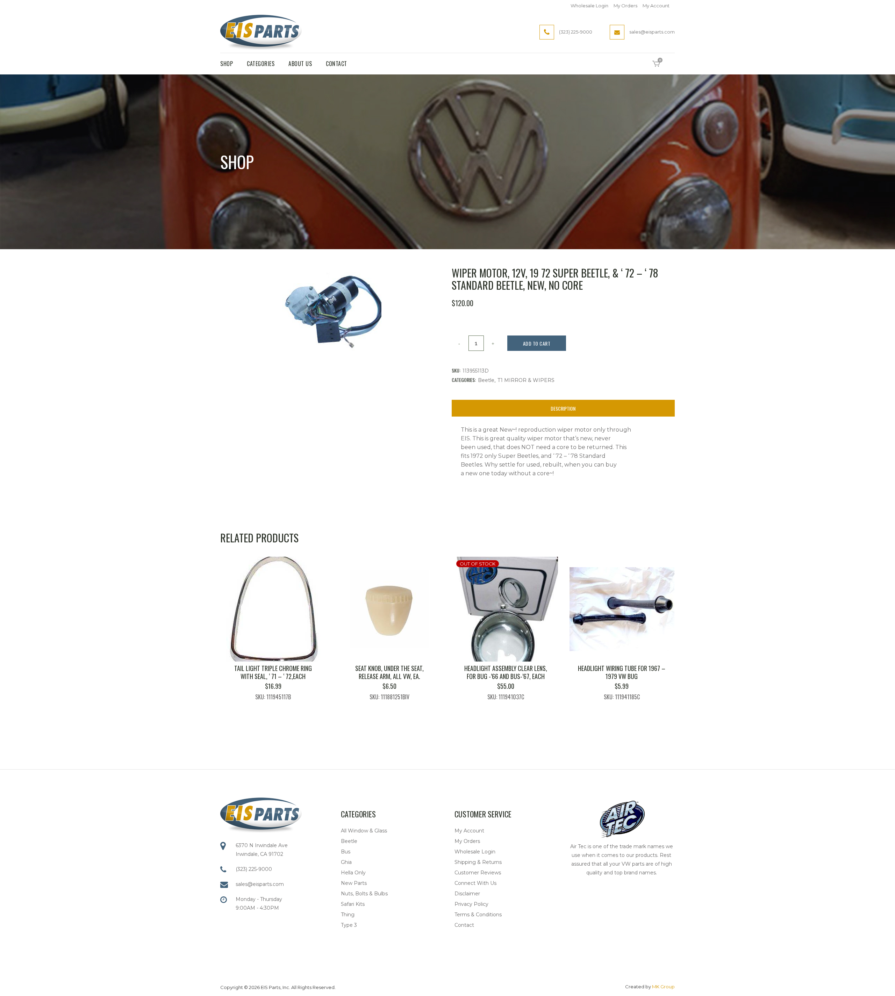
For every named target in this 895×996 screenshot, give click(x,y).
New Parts (354, 883)
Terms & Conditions (478, 914)
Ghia (346, 862)
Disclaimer (467, 893)
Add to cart (537, 343)
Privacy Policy (471, 904)
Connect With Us (475, 883)
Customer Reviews (477, 872)
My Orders (625, 5)
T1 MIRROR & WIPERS (525, 380)
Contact (464, 925)
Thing (348, 914)
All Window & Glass (364, 831)
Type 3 (349, 925)
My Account (656, 5)
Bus (345, 852)
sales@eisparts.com (260, 884)
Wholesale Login (589, 5)
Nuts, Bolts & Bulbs (364, 893)
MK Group (663, 986)
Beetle (486, 380)
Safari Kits (353, 904)
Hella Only (353, 872)
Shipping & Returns (478, 862)
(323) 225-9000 (254, 869)
